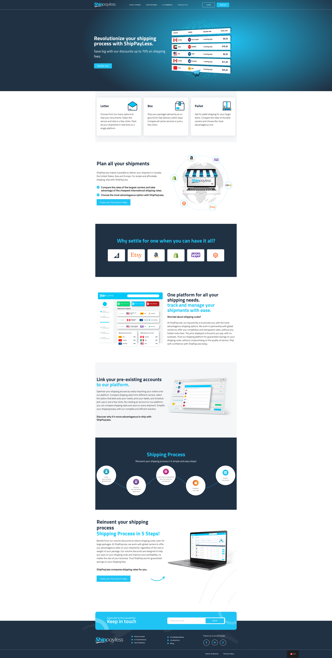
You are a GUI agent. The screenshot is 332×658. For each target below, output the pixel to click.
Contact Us (183, 5)
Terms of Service (211, 654)
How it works (135, 5)
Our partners (151, 5)
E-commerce (167, 5)
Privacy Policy (228, 654)
